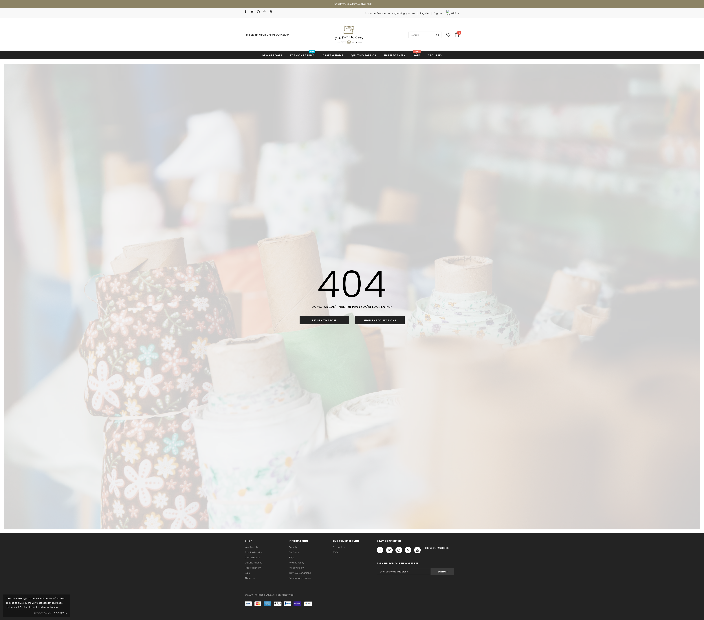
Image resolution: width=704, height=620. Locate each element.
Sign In (438, 13)
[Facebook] (247, 11)
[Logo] (348, 35)
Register (424, 13)
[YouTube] (272, 11)
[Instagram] (259, 11)
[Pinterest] (265, 11)
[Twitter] (253, 11)
